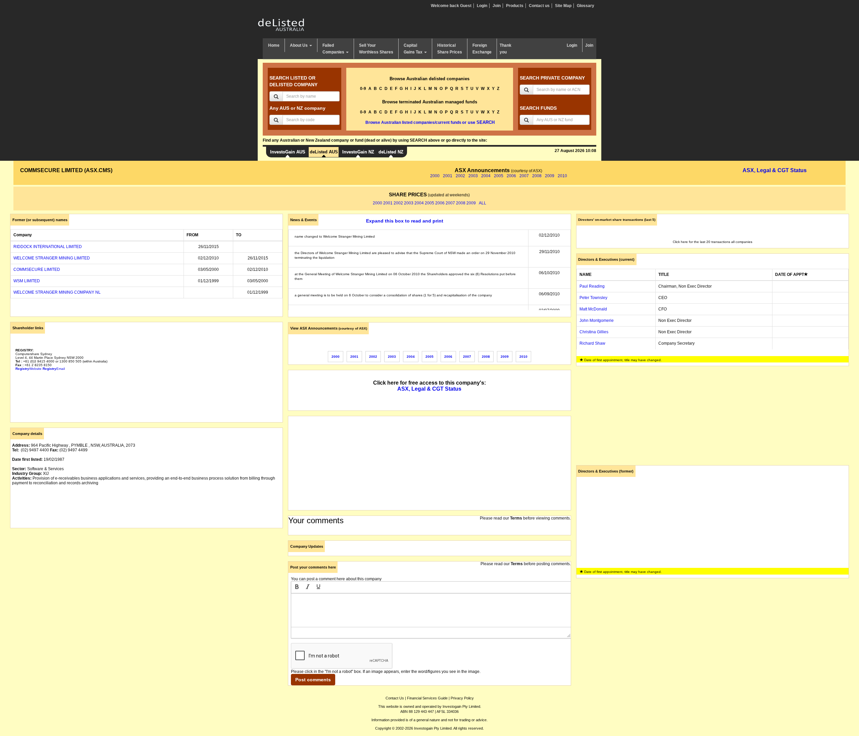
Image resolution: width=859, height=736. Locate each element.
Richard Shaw (592, 343)
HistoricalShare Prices (449, 48)
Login (482, 5)
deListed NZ (390, 151)
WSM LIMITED (26, 281)
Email (54, 369)
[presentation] (297, 587)
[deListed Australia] (281, 24)
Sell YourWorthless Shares (376, 48)
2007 (524, 176)
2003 (473, 176)
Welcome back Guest (451, 5)
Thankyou (505, 48)
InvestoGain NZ (358, 151)
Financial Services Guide (427, 698)
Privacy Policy (462, 698)
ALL (482, 203)
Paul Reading (592, 286)
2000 (435, 176)
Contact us (539, 5)
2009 (549, 176)
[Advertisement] (146, 580)
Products (514, 5)
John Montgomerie (596, 320)
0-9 (363, 88)
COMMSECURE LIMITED (36, 269)
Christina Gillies (593, 332)
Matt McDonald (593, 309)
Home (274, 45)
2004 (486, 176)
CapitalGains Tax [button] (413, 48)
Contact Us (395, 698)
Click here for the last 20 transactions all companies (712, 242)
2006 (511, 176)
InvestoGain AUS (287, 151)
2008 (537, 176)
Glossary (585, 5)
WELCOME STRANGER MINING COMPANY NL (57, 292)
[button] (297, 587)
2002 (460, 176)
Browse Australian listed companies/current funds (413, 122)
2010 (562, 176)
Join (497, 5)
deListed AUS (324, 151)
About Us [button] (299, 45)
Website (28, 369)
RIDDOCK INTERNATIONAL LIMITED (47, 246)
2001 (447, 176)
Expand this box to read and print (404, 221)
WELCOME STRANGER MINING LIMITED (51, 258)
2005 (498, 176)
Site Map (563, 5)
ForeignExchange (482, 48)
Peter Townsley (593, 297)
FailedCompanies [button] (333, 48)
